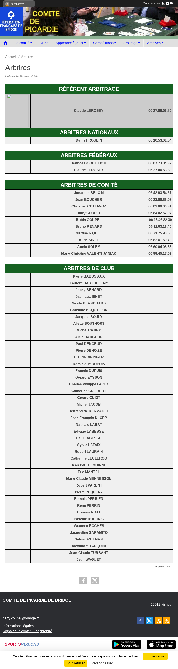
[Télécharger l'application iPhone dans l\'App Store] (161, 644)
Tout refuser (76, 663)
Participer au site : (152, 3)
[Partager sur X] (95, 580)
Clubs (43, 43)
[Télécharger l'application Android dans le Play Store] (126, 644)
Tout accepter (155, 656)
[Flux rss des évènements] (166, 620)
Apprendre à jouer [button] (69, 43)
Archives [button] (154, 43)
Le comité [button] (22, 43)
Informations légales (18, 626)
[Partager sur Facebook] (83, 580)
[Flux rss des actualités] (158, 620)
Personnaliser (102, 663)
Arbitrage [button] (130, 43)
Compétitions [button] (103, 43)
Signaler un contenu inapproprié (27, 631)
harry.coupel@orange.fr (21, 618)
